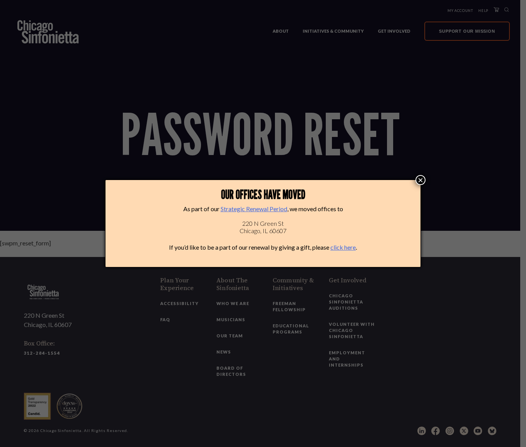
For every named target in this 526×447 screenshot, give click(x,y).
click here (343, 247)
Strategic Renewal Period (254, 208)
